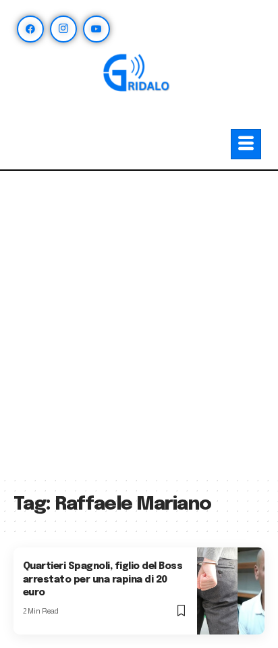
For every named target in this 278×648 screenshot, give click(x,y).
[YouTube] (96, 29)
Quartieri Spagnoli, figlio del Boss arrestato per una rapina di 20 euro (103, 579)
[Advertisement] (139, 330)
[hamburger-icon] (246, 144)
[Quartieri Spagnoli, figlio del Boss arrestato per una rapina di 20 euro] (231, 590)
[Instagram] (63, 29)
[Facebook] (30, 29)
